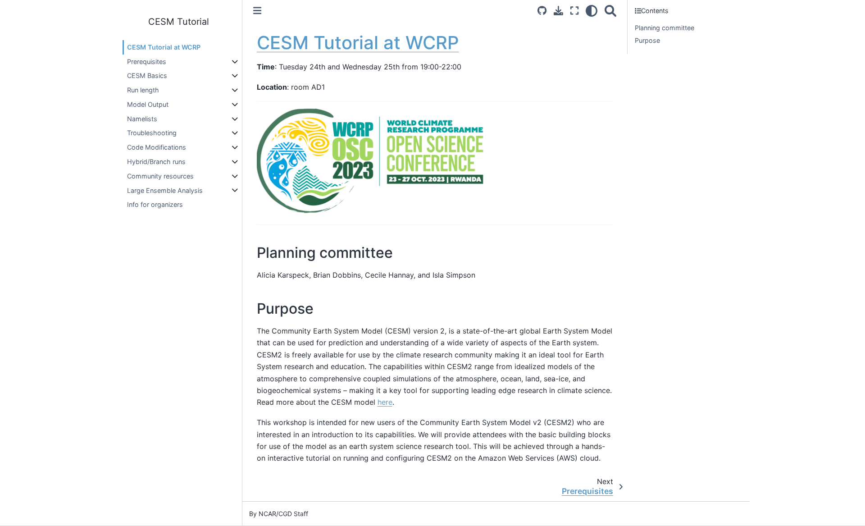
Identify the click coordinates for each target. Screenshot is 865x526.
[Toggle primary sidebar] (257, 11)
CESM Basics (147, 76)
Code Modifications (156, 147)
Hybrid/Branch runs (156, 161)
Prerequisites (146, 61)
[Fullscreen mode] (574, 11)
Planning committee (664, 28)
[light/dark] (591, 11)
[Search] (610, 11)
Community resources (160, 176)
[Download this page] (558, 11)
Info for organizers (155, 204)
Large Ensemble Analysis (165, 190)
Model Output (147, 104)
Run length (143, 90)
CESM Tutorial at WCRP (163, 47)
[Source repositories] (542, 11)
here (385, 402)
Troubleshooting (152, 133)
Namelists (142, 119)
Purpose (647, 40)
